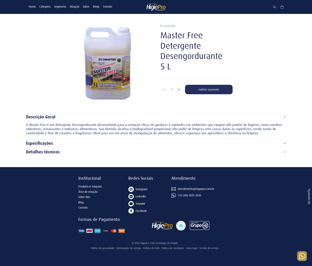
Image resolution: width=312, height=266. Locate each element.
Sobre (86, 6)
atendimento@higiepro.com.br (196, 188)
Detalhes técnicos (43, 151)
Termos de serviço (208, 248)
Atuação (74, 6)
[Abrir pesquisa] (274, 7)
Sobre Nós (84, 197)
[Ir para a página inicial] (156, 7)
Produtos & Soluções (90, 186)
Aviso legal (191, 248)
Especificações (39, 143)
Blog (81, 202)
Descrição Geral (40, 116)
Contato (107, 6)
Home (32, 6)
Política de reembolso (173, 248)
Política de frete (151, 248)
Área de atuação (88, 191)
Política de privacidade (102, 248)
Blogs (96, 6)
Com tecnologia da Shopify (164, 243)
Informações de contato (128, 248)
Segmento (60, 6)
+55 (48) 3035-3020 (189, 195)
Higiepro (144, 243)
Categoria (45, 6)
